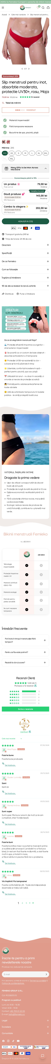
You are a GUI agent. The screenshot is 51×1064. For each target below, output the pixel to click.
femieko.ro (24, 1058)
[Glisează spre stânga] (22, 69)
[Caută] (43, 7)
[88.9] (24, 723)
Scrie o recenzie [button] (25, 709)
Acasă (4, 15)
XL (39, 153)
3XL (5, 159)
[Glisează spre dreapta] (29, 69)
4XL (11, 158)
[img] (8, 745)
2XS (5, 153)
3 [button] (26, 903)
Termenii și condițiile (38, 980)
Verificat (24, 732)
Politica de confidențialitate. (13, 983)
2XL (45, 153)
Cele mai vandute (18, 15)
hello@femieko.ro (17, 1014)
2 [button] (22, 903)
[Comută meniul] (2, 7)
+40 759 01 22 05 (17, 1011)
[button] (25, 97)
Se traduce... (10, 765)
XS (12, 153)
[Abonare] (46, 974)
